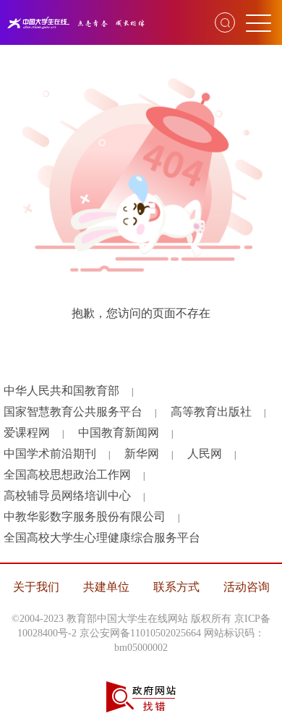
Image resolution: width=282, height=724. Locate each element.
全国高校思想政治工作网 (67, 474)
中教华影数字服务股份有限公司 (85, 516)
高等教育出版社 (211, 411)
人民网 (204, 453)
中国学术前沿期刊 (50, 453)
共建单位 (106, 587)
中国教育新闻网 (118, 432)
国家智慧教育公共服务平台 (73, 411)
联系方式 (176, 587)
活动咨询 (246, 587)
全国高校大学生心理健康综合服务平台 (102, 537)
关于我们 (36, 587)
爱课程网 (27, 432)
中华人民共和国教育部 (61, 390)
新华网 (141, 453)
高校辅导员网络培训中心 (67, 495)
